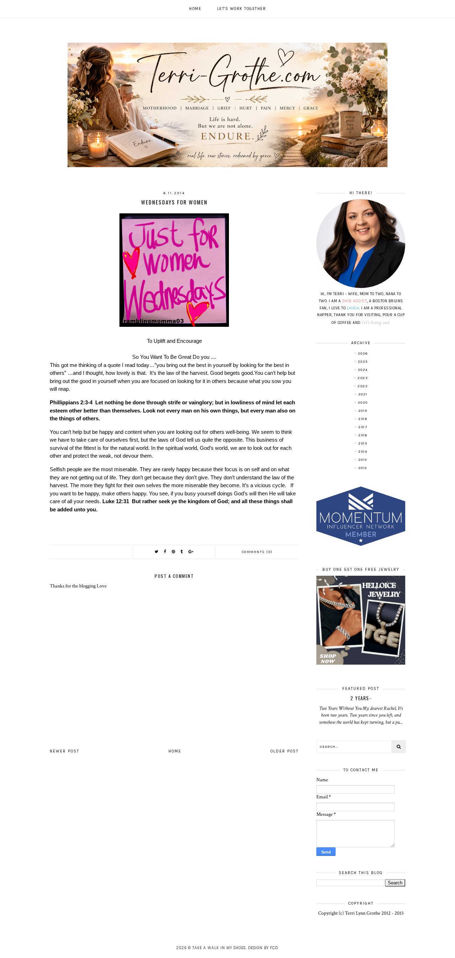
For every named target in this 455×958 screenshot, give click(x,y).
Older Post (285, 751)
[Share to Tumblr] (182, 551)
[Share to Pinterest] (174, 551)
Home (195, 8)
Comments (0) (257, 552)
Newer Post (64, 751)
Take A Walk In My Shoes (219, 948)
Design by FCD (263, 948)
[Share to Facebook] (165, 551)
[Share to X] (157, 551)
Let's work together (241, 8)
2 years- (360, 698)
